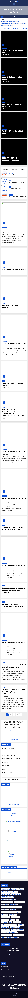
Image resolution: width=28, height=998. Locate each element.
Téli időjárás (21, 924)
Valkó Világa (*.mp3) (14, 804)
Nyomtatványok (5, 919)
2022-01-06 (5, 608)
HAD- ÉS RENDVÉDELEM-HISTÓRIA (11, 759)
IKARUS (23, 901)
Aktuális (23, 169)
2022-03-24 (6, 594)
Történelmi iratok (4, 21)
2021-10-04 (5, 696)
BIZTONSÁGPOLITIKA (8, 748)
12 (17, 714)
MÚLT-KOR (5, 769)
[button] (26, 16)
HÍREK (4, 75)
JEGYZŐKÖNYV (5, 904)
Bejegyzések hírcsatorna (7, 969)
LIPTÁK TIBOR (5, 914)
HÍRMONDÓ (5, 48)
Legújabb (5, 169)
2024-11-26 (5, 454)
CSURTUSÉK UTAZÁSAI (8, 755)
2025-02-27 (6, 418)
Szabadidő (4, 924)
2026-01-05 (6, 81)
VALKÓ (12, 929)
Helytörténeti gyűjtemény (14, 21)
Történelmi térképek (15, 927)
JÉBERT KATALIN (13, 904)
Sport (10, 922)
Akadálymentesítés (6, 889)
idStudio (16, 948)
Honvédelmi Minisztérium (7, 901)
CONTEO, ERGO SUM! (8, 752)
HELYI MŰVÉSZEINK (15, 23)
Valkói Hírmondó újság (5, 23)
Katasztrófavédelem (17, 907)
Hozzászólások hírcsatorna (8, 973)
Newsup (22, 993)
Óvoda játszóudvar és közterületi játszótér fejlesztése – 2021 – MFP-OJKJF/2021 (13, 590)
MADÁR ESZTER (12, 914)
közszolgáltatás (17, 912)
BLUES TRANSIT (14, 889)
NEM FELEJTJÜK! (7, 772)
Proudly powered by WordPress (9, 993)
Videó (3, 937)
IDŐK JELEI (5, 762)
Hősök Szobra (17, 901)
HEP (15, 899)
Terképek (15, 924)
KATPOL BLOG (6, 765)
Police (11, 25)
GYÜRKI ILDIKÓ (5, 891)
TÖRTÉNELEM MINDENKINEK (10, 779)
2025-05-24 (6, 162)
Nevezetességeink (5, 25)
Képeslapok (12, 909)
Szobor (9, 924)
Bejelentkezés (4, 966)
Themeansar (13, 995)
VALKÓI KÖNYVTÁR (20, 929)
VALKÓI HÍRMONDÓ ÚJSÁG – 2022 (14, 565)
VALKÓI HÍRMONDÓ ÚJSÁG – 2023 (14, 498)
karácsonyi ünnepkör (6, 907)
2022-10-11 (5, 567)
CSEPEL (21, 889)
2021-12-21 (5, 644)
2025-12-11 (5, 108)
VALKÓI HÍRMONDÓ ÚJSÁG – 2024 (14, 452)
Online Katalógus (14, 739)
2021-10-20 (5, 669)
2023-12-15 (5, 500)
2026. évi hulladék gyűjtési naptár (17, 182)
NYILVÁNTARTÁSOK (16, 917)
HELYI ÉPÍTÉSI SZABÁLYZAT (8, 896)
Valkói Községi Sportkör (18, 934)
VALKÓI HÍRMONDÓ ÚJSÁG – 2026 (17, 175)
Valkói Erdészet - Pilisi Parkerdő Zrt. (9, 932)
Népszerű (14, 169)
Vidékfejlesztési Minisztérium (12, 937)
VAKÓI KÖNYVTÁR (6, 929)
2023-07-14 (5, 532)
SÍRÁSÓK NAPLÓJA (7, 776)
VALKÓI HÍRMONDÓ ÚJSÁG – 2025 (17, 196)
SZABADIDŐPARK (16, 922)
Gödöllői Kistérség (13, 891)
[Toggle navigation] (14, 17)
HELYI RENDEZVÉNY (16, 894)
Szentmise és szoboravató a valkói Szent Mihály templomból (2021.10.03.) (14, 692)
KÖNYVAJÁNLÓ (23, 23)
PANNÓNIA (12, 919)
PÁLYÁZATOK (4, 922)
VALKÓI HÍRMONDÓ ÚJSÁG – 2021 (13, 642)
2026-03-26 (6, 54)
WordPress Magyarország (7, 976)
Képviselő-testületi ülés (7, 912)
